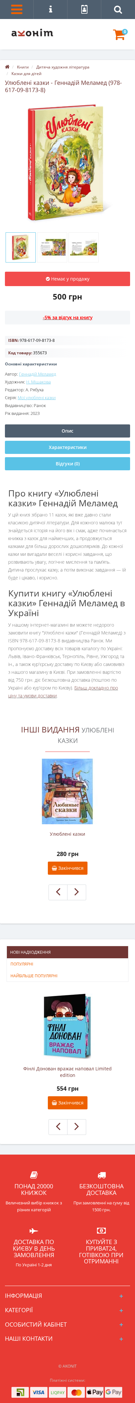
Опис (67, 431)
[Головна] (7, 67)
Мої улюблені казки (37, 397)
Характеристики (68, 447)
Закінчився (70, 868)
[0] (119, 37)
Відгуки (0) (68, 463)
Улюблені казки (67, 834)
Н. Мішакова (38, 382)
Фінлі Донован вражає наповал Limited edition (67, 1071)
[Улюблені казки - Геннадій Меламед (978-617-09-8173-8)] (67, 162)
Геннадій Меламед (37, 374)
